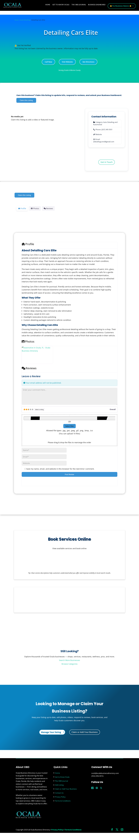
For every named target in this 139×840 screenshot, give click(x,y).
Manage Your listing (51, 732)
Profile (29, 244)
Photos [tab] (36, 208)
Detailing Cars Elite (71, 32)
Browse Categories (70, 664)
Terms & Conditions (63, 801)
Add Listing (59, 785)
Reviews (31, 368)
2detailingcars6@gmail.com (103, 142)
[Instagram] (97, 787)
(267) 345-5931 (106, 129)
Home (47, 5)
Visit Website (67, 62)
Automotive (97, 124)
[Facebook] (92, 787)
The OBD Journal (79, 5)
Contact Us (59, 793)
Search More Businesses (69, 660)
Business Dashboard (96, 5)
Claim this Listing (26, 100)
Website (99, 134)
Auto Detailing (25, 20)
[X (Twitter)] (101, 787)
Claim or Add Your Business (85, 732)
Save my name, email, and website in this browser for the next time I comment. (60, 469)
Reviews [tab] (49, 208)
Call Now (48, 62)
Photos (29, 341)
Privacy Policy (60, 797)
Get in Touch (107, 162)
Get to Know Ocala (60, 5)
